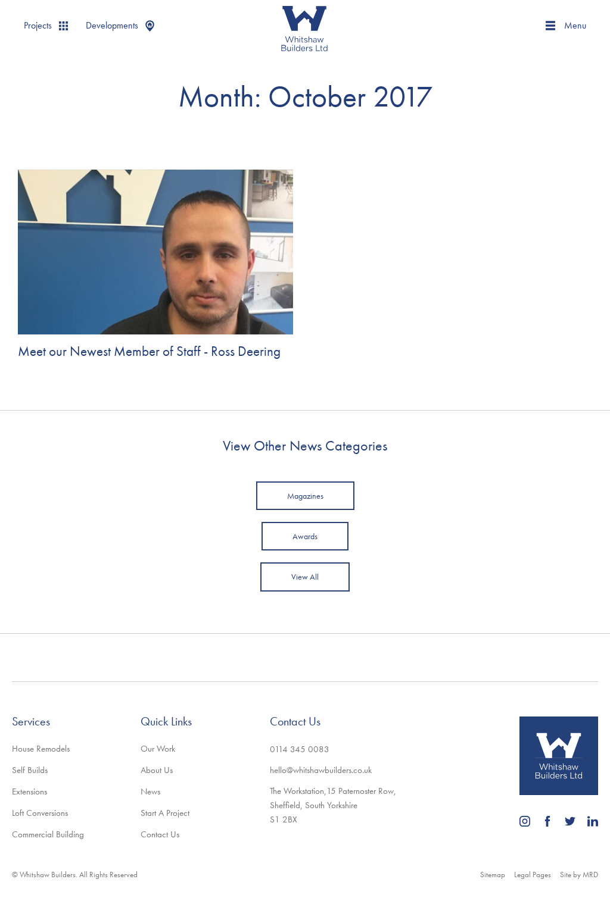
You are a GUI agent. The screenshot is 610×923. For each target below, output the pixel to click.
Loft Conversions (40, 813)
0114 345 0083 (299, 749)
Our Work (158, 749)
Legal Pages (532, 874)
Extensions (29, 791)
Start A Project (165, 813)
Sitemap (492, 874)
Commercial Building (48, 834)
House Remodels (41, 749)
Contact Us (160, 834)
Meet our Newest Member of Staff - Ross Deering (149, 351)
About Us (157, 770)
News (150, 791)
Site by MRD (579, 874)
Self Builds (30, 770)
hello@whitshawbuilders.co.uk (321, 770)
